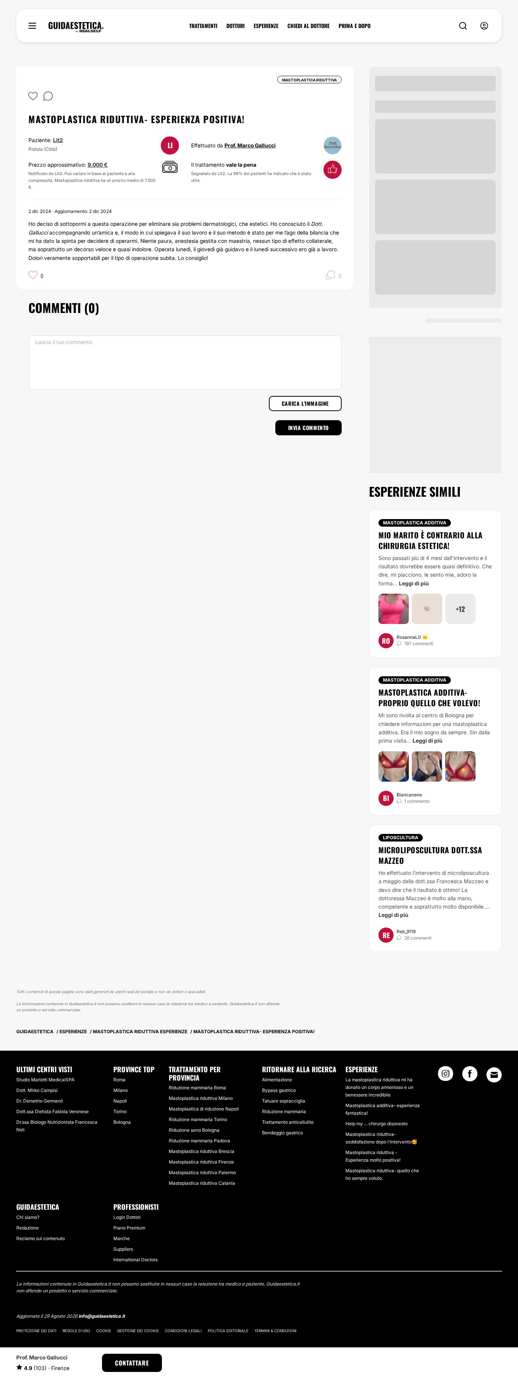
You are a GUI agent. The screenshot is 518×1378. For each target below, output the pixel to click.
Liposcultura (400, 837)
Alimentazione (277, 1079)
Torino (120, 1111)
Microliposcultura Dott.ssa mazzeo (430, 855)
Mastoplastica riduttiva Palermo (202, 1172)
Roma (119, 1079)
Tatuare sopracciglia (283, 1101)
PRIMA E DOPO (354, 26)
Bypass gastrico (279, 1090)
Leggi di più (414, 583)
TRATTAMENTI (203, 26)
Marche (121, 1238)
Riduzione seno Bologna (194, 1130)
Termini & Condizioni (275, 1330)
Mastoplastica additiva (414, 523)
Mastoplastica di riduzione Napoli (204, 1109)
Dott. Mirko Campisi (37, 1090)
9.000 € (98, 164)
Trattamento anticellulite (288, 1122)
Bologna (122, 1122)
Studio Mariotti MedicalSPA (45, 1079)
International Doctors (135, 1259)
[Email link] (494, 1074)
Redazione (27, 1228)
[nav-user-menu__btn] (484, 26)
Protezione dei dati (36, 1330)
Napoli (120, 1101)
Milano (120, 1090)
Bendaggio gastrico (282, 1133)
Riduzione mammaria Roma (197, 1087)
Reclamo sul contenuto (40, 1238)
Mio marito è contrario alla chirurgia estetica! (430, 540)
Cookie (103, 1330)
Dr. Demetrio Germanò (39, 1101)
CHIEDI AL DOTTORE (308, 26)
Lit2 (58, 140)
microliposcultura (468, 873)
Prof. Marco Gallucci (250, 145)
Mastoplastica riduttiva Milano (201, 1098)
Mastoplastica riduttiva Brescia (201, 1151)
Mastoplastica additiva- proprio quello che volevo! (429, 698)
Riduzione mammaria (284, 1111)
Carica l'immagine (305, 403)
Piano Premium (129, 1228)
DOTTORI (235, 26)
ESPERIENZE (266, 26)
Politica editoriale (228, 1330)
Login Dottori (127, 1217)
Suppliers (123, 1249)
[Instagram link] (445, 1076)
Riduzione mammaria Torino (198, 1119)
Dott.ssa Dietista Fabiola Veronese (52, 1111)
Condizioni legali (183, 1330)
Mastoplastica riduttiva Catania (202, 1183)
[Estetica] (76, 27)
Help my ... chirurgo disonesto (376, 1123)
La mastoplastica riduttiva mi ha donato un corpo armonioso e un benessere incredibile (379, 1087)
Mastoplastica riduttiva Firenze (201, 1162)
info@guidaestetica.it (101, 1316)
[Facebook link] (469, 1076)
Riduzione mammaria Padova (199, 1140)
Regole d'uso (76, 1330)
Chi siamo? (27, 1217)
